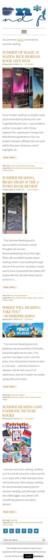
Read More (38, 556)
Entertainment (22, 166)
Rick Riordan (38, 168)
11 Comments (29, 419)
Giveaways (31, 166)
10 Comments (29, 64)
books (13, 168)
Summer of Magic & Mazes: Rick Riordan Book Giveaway (21, 56)
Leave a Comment (32, 189)
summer (40, 298)
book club (22, 522)
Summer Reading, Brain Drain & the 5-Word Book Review (21, 181)
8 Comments (29, 319)
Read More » (9, 157)
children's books (21, 168)
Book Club (13, 166)
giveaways (30, 168)
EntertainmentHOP (36, 522)
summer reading (7, 170)
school (35, 298)
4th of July (15, 522)
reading (29, 298)
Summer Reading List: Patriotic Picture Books (22, 411)
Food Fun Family (24, 13)
